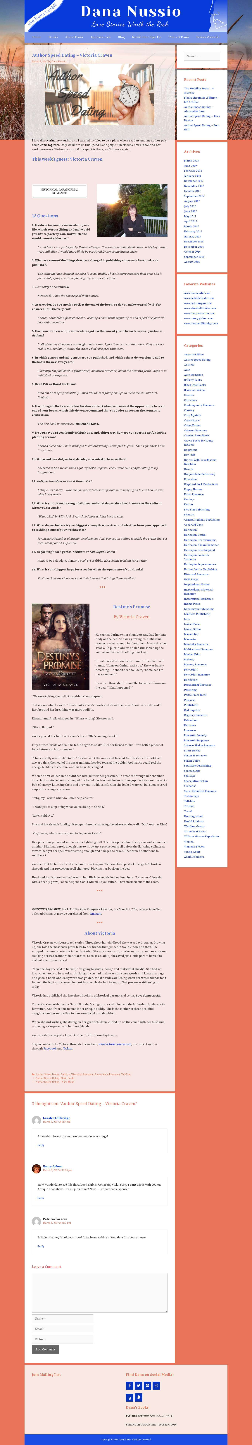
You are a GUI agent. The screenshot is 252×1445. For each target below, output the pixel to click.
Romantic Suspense (196, 740)
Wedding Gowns (194, 826)
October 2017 (192, 191)
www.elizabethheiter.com (200, 308)
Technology (191, 796)
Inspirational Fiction (197, 584)
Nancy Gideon (53, 1166)
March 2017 (191, 226)
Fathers (189, 504)
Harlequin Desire (195, 535)
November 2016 (194, 247)
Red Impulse (192, 710)
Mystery (189, 659)
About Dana (74, 37)
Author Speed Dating (47, 1074)
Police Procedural (195, 695)
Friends (189, 514)
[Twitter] (138, 1386)
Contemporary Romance (199, 405)
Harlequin (190, 530)
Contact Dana (179, 37)
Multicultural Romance (198, 649)
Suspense (190, 786)
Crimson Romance (195, 430)
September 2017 (194, 196)
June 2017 (190, 211)
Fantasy (189, 499)
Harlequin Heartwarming (200, 540)
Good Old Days (193, 524)
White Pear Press (195, 831)
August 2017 (192, 201)
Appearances (100, 37)
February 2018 (193, 171)
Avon (187, 370)
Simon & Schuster (195, 755)
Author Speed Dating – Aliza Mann (55, 1082)
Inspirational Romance (198, 599)
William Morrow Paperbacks (202, 836)
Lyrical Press (192, 624)
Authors (65, 1074)
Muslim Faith (192, 654)
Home (36, 37)
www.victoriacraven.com (114, 1044)
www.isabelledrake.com (199, 298)
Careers (189, 395)
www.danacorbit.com (197, 293)
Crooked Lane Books (197, 435)
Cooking (189, 410)
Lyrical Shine (192, 629)
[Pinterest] (147, 1386)
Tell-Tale (126, 1074)
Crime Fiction (192, 425)
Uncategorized (193, 816)
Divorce (189, 469)
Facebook (50, 1048)
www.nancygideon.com (198, 318)
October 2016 (192, 251)
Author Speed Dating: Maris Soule (55, 1078)
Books (53, 37)
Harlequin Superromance (200, 564)
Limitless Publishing (197, 614)
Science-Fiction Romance (199, 745)
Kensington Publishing (199, 609)
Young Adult (192, 852)
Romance (190, 730)
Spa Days (190, 776)
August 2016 (192, 262)
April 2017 (190, 221)
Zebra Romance (194, 857)
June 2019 (190, 166)
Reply (41, 1145)
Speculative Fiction (196, 781)
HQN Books (191, 579)
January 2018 (192, 176)
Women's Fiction (194, 846)
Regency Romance (195, 715)
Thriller (189, 806)
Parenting (190, 690)
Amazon (95, 914)
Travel (188, 811)
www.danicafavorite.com (199, 313)
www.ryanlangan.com (198, 303)
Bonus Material (208, 37)
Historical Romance (82, 1074)
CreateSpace (192, 420)
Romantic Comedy (195, 735)
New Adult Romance (197, 674)
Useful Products (194, 821)
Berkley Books (193, 380)
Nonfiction (190, 680)
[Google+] (129, 1398)
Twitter (67, 1048)
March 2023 (191, 160)
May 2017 (190, 216)
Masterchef (191, 634)
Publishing (191, 705)
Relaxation (191, 720)
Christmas (190, 400)
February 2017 (193, 231)
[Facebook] (129, 1386)
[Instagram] (156, 1386)
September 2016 (194, 257)
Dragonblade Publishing (199, 474)
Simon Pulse (192, 761)
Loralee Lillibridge (56, 1118)
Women (189, 841)
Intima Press (192, 604)
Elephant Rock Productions (201, 484)
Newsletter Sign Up (146, 37)
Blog (121, 37)
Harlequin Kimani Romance (201, 545)
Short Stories (192, 750)
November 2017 (194, 186)
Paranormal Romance (107, 1074)
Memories (190, 639)
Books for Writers (195, 390)
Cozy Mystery (192, 415)
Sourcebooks (192, 771)
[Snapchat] (138, 1397)
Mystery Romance (195, 664)
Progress (189, 700)
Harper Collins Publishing (200, 569)
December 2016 (193, 241)
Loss (187, 619)
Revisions (190, 725)
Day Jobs (189, 455)
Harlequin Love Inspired (199, 550)
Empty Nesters (193, 489)
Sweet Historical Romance (200, 791)
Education (190, 479)
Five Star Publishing (197, 509)
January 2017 (192, 236)
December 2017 (193, 181)
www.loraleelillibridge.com (201, 323)
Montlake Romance (196, 644)
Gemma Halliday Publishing (202, 520)
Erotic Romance (194, 494)
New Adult (190, 669)
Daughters (190, 450)
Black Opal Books (195, 385)
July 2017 (190, 206)
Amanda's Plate (194, 354)
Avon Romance (193, 375)
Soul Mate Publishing (197, 765)
